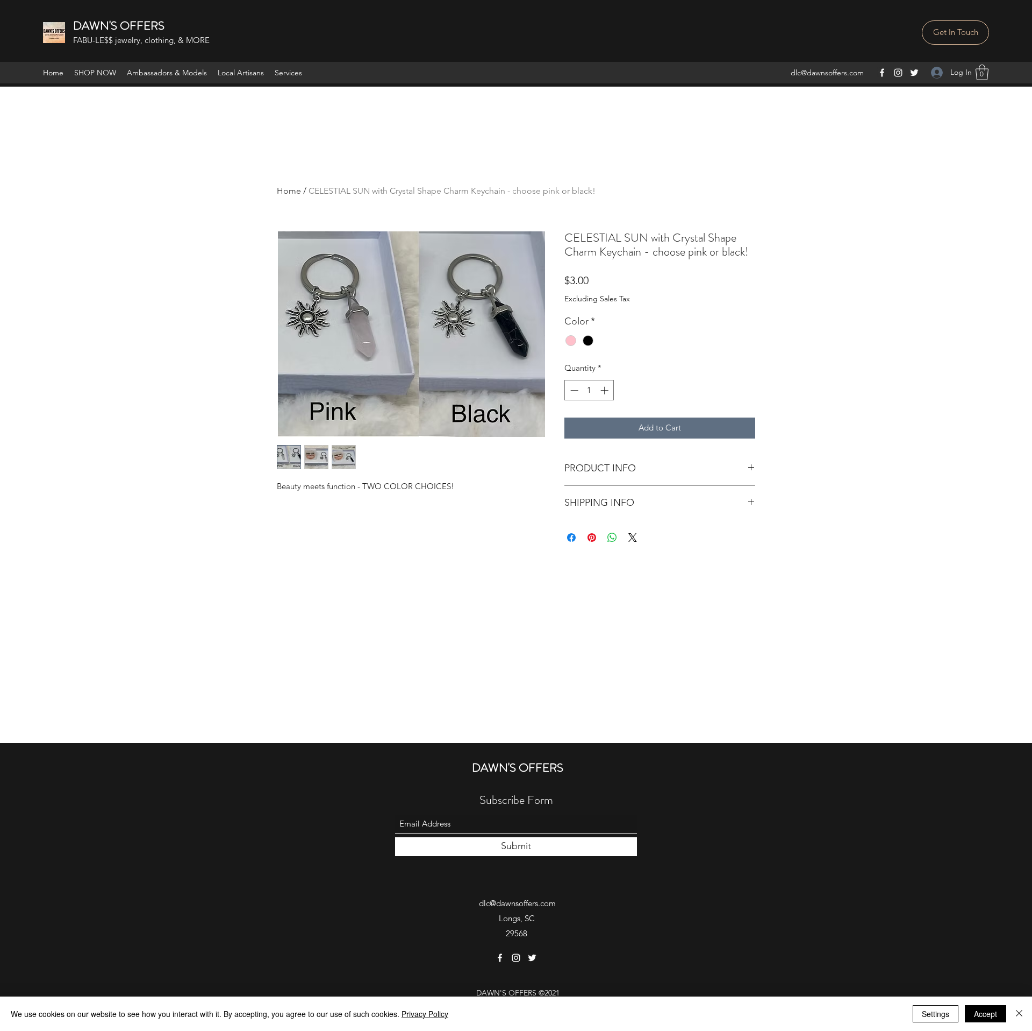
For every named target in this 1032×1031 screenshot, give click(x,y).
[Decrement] (573, 390)
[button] (955, 32)
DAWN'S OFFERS (118, 25)
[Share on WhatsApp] (612, 537)
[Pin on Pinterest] (591, 537)
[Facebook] (882, 72)
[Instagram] (898, 72)
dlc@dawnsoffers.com (827, 72)
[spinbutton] (589, 390)
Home (289, 191)
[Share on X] (632, 537)
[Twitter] (914, 72)
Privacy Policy (425, 1013)
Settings (935, 1013)
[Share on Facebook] (571, 537)
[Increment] (605, 390)
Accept (985, 1013)
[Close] (1019, 1013)
